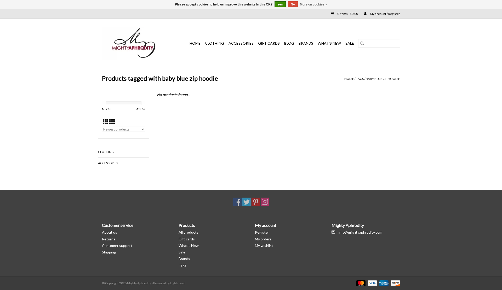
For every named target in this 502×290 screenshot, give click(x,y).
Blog (289, 43)
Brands (306, 43)
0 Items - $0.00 (347, 14)
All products (188, 232)
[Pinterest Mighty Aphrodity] (256, 202)
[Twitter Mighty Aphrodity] (246, 202)
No (293, 4)
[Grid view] (105, 122)
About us (109, 232)
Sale (182, 252)
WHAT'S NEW (329, 43)
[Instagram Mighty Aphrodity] (265, 202)
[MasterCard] (360, 283)
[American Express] (383, 283)
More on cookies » (313, 4)
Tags (360, 79)
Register (262, 232)
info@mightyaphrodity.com (360, 232)
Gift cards (269, 43)
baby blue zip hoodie (383, 79)
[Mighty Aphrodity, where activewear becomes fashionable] (136, 43)
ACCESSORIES (241, 43)
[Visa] (372, 283)
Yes (280, 4)
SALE (349, 43)
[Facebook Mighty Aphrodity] (237, 202)
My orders (263, 239)
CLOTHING (214, 43)
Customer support (117, 245)
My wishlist (264, 245)
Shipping (109, 252)
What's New (189, 245)
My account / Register (384, 14)
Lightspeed (178, 283)
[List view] (112, 122)
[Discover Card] (394, 283)
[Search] (362, 43)
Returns (108, 239)
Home (195, 43)
